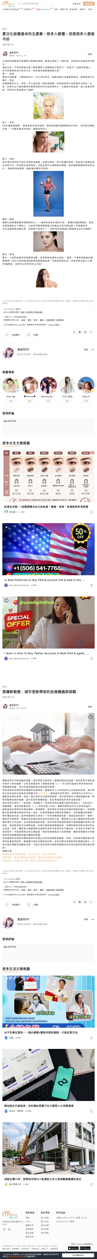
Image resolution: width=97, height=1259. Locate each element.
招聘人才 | (46, 1248)
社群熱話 (27, 9)
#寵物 (59, 1217)
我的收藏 (45, 1225)
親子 (35, 320)
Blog (47, 1246)
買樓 (33, 806)
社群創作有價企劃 (11, 9)
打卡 (17, 320)
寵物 (42, 320)
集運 (57, 783)
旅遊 (23, 320)
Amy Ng (11, 396)
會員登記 (77, 3)
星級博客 (74, 9)
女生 (4, 28)
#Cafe (84, 1217)
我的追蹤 (45, 1229)
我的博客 (45, 1232)
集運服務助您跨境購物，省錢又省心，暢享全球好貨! (30, 854)
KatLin (86, 396)
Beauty (32, 1246)
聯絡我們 (55, 1248)
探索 (56, 9)
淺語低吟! (14, 52)
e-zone (54, 1246)
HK (25, 1246)
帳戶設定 (45, 1221)
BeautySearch (49, 396)
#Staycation (62, 1221)
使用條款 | (26, 1248)
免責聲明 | (17, 1248)
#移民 (71, 1221)
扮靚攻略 (50, 320)
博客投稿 (29, 1236)
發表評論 (10, 420)
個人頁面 (45, 1217)
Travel (19, 1246)
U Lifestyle (8, 1246)
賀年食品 (43, 793)
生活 (4, 686)
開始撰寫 (89, 3)
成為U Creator (43, 9)
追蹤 (90, 54)
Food (40, 1246)
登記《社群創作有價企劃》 (32, 312)
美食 (29, 320)
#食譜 (77, 1217)
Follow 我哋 (53, 324)
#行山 (65, 1217)
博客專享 (83, 9)
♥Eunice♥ (30, 396)
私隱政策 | (36, 1248)
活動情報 (60, 320)
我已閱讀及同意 (78, 1255)
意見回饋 (29, 1232)
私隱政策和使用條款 (16, 1256)
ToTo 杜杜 (67, 396)
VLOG (28, 1221)
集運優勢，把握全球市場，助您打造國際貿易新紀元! (30, 860)
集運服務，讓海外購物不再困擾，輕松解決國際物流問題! (32, 857)
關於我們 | (7, 1248)
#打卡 (71, 1217)
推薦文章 (64, 9)
